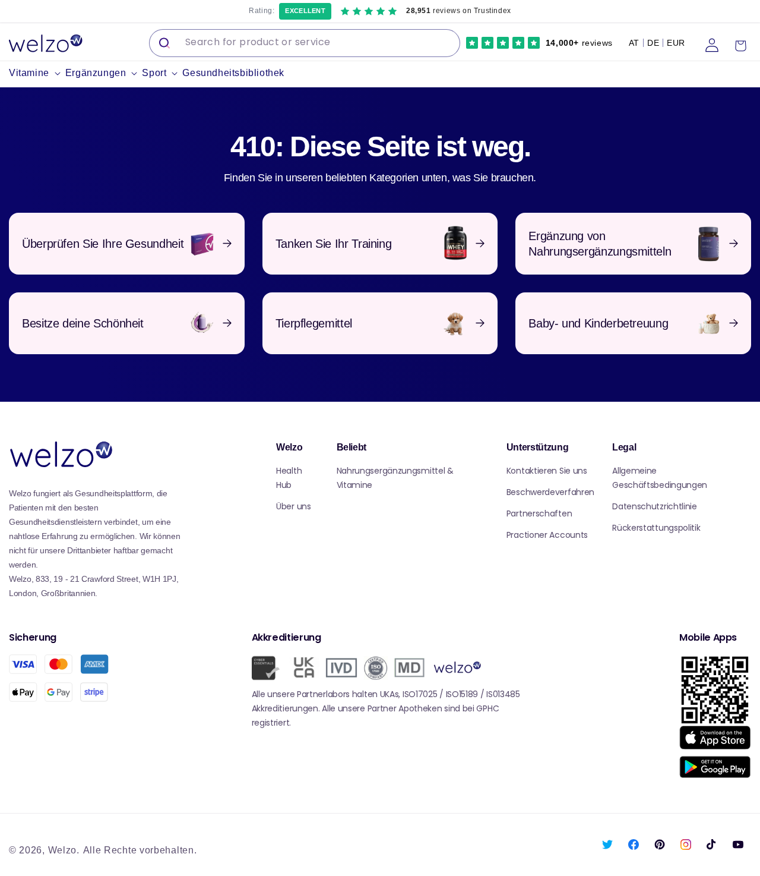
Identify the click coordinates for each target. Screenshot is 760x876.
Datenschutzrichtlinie (654, 506)
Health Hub (289, 478)
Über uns (293, 506)
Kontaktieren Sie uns (546, 471)
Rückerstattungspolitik (656, 528)
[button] (37, 73)
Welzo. (64, 850)
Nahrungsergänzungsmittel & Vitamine (395, 478)
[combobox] (305, 43)
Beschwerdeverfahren (550, 492)
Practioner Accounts (547, 535)
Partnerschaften (539, 513)
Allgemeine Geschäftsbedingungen (659, 478)
